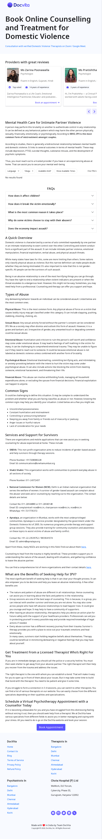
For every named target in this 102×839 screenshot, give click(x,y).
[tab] (51, 196)
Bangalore (56, 746)
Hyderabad (56, 769)
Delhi (53, 751)
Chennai (55, 760)
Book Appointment (51, 727)
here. (83, 546)
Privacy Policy (14, 764)
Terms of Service (15, 760)
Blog (9, 755)
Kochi (53, 773)
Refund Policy (14, 769)
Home (10, 746)
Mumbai (55, 755)
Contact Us (12, 751)
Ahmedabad (57, 764)
